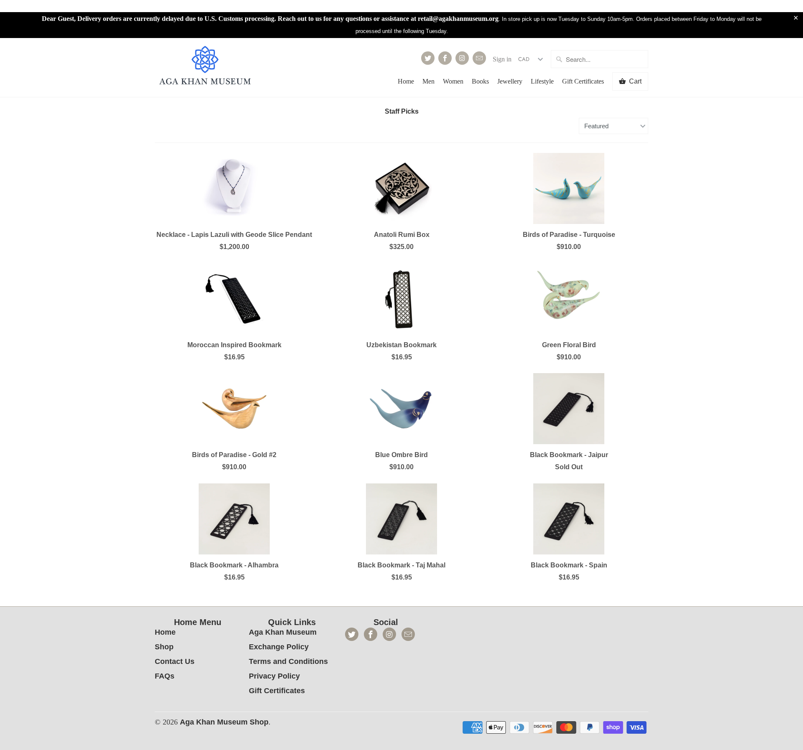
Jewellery (509, 81)
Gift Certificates (583, 81)
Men (428, 81)
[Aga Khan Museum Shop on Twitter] (428, 58)
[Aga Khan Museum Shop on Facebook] (445, 58)
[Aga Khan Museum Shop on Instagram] (462, 58)
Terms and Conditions (288, 661)
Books (480, 81)
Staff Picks (402, 111)
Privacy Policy (274, 676)
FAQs (164, 676)
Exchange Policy (279, 647)
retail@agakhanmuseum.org (458, 18)
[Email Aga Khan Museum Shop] (479, 58)
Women (453, 81)
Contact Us (174, 661)
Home (406, 81)
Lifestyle (542, 81)
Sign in (502, 59)
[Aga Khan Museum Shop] (205, 66)
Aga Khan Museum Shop (224, 722)
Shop (164, 647)
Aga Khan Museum (283, 632)
